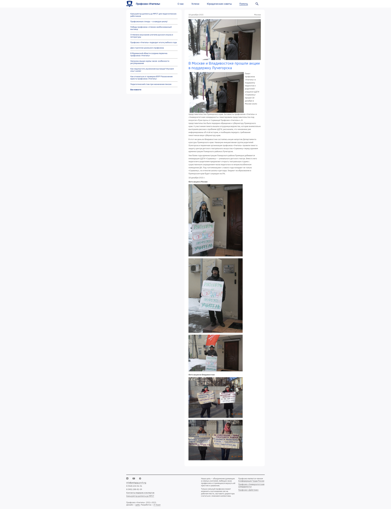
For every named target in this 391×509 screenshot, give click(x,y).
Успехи (195, 3)
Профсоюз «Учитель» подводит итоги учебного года (153, 42)
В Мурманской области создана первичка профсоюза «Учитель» (148, 54)
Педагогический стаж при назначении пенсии (150, 84)
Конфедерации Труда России (251, 481)
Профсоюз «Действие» (248, 490)
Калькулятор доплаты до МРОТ (140, 496)
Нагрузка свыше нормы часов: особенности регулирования (149, 62)
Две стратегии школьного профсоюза (147, 48)
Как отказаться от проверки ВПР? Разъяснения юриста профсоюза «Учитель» (151, 77)
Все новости (135, 89)
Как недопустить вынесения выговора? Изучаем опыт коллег (152, 70)
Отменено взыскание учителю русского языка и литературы (151, 36)
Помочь (243, 3)
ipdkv (137, 505)
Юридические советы (219, 3)
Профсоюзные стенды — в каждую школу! (148, 21)
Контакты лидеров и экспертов (140, 493)
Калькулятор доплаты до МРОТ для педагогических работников (153, 15)
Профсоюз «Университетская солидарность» (251, 485)
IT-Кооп (157, 505)
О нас (181, 3)
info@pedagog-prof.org (136, 482)
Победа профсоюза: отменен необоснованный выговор (151, 28)
